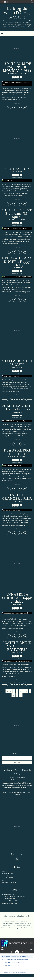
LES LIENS (5, 876)
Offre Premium (4, 928)
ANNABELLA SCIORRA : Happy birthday (17, 598)
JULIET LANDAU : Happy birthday (17, 407)
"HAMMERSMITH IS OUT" (17, 363)
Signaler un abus (6, 925)
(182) (10, 901)
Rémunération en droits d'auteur (23, 925)
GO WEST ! (5, 871)
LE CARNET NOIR (17, 501)
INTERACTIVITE (7, 873)
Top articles (21, 923)
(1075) (9, 894)
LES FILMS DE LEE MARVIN (17, 220)
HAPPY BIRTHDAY (17, 268)
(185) (8, 898)
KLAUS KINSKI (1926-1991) (17, 452)
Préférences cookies (28, 928)
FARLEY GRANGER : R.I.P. (17, 496)
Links (3, 880)
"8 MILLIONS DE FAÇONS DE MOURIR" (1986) (17, 67)
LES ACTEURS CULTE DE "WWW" (17, 456)
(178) (9, 903)
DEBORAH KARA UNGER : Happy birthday (17, 261)
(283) (14, 896)
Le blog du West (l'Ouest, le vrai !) (17, 12)
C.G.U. (13, 925)
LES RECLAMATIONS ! (17, 171)
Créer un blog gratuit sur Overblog (10, 923)
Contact (27, 923)
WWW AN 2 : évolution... (10, 882)
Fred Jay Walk (18, 792)
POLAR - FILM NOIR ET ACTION (17, 73)
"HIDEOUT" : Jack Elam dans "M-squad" (17, 213)
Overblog (27, 916)
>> (21, 695)
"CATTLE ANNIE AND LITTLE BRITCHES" (17, 646)
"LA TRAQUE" (17, 169)
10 (13, 695)
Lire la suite (17, 103)
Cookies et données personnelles (15, 928)
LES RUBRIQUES (7, 878)
